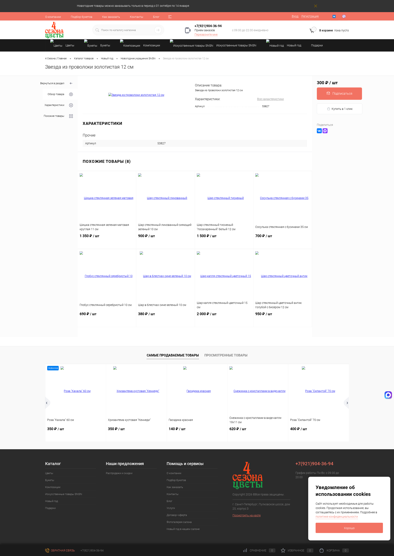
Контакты (136, 16)
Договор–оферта (177, 515)
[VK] (334, 16)
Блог (156, 16)
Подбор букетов (81, 16)
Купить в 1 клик (342, 108)
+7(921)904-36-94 (208, 26)
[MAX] (325, 130)
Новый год (51, 501)
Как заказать (111, 16)
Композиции (52, 487)
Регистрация (310, 16)
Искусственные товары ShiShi (63, 494)
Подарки (50, 508)
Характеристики (54, 105)
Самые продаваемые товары (173, 355)
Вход (295, 16)
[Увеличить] (136, 95)
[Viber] (344, 16)
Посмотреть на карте (247, 515)
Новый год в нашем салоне (183, 529)
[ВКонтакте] (319, 130)
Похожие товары (54, 116)
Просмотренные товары (225, 355)
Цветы (49, 473)
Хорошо (349, 528)
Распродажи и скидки (119, 473)
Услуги (171, 508)
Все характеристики (270, 99)
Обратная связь (62, 550)
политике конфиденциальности (337, 516)
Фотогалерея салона (179, 522)
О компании (53, 16)
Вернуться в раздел (52, 83)
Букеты (49, 480)
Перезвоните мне (206, 34)
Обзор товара (56, 94)
